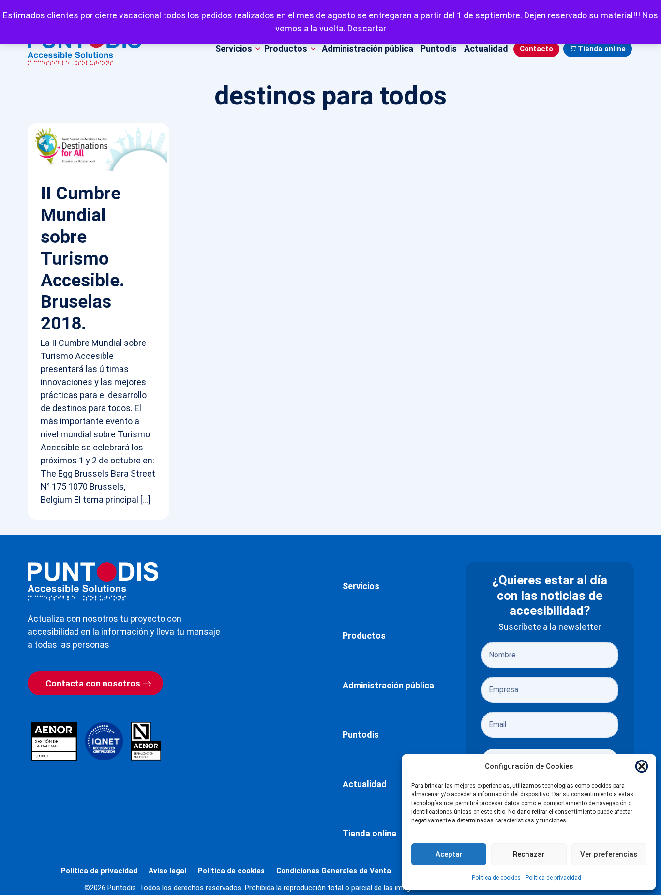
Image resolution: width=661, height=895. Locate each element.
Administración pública (367, 49)
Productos (364, 635)
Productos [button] (285, 49)
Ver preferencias (608, 854)
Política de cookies (496, 877)
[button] (641, 766)
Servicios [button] (233, 49)
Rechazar (529, 854)
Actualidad (486, 49)
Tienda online (602, 49)
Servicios (361, 586)
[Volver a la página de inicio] (93, 581)
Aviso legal (167, 870)
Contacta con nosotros (92, 683)
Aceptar (449, 854)
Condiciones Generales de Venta (333, 870)
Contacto (536, 49)
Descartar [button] (366, 28)
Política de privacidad (553, 877)
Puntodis (439, 49)
